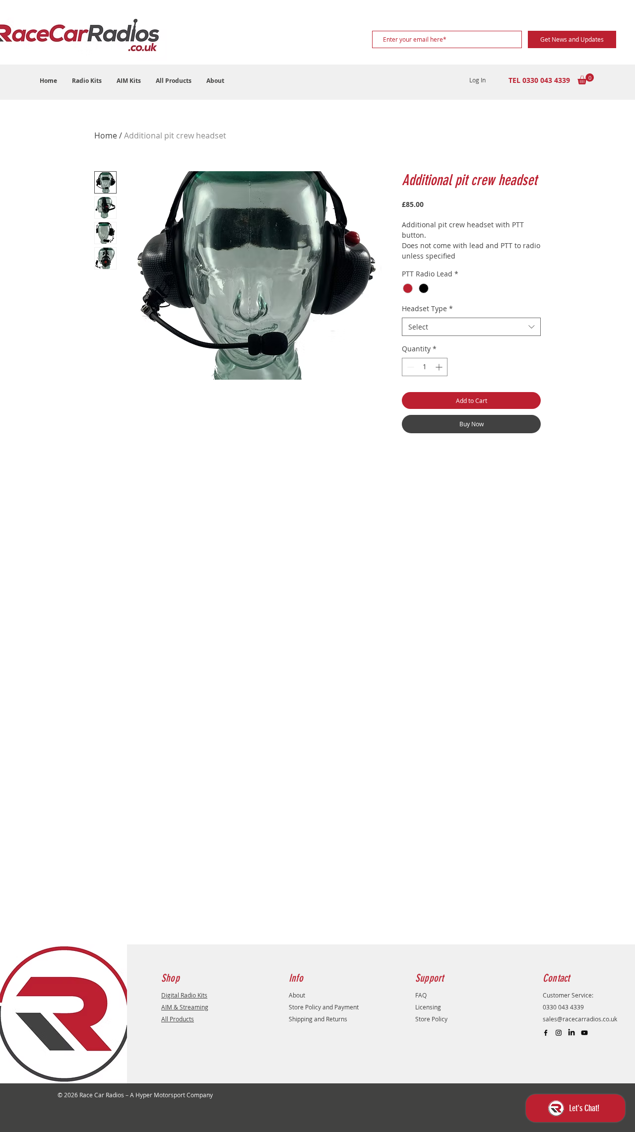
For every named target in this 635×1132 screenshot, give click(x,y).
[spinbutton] (425, 367)
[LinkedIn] (571, 1033)
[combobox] (471, 327)
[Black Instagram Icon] (559, 1033)
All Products (177, 1019)
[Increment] (440, 367)
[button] (86, 80)
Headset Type (427, 308)
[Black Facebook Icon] (546, 1033)
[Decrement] (409, 367)
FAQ (421, 995)
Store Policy (431, 1019)
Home (105, 135)
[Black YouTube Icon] (584, 1033)
